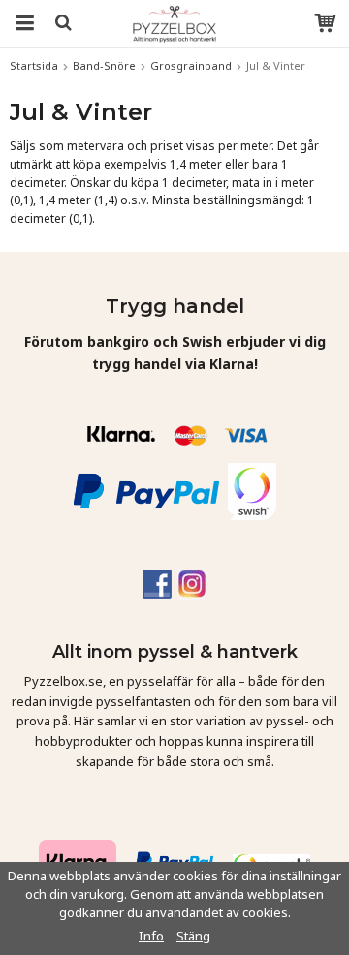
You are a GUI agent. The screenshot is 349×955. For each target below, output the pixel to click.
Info (151, 935)
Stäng (193, 935)
